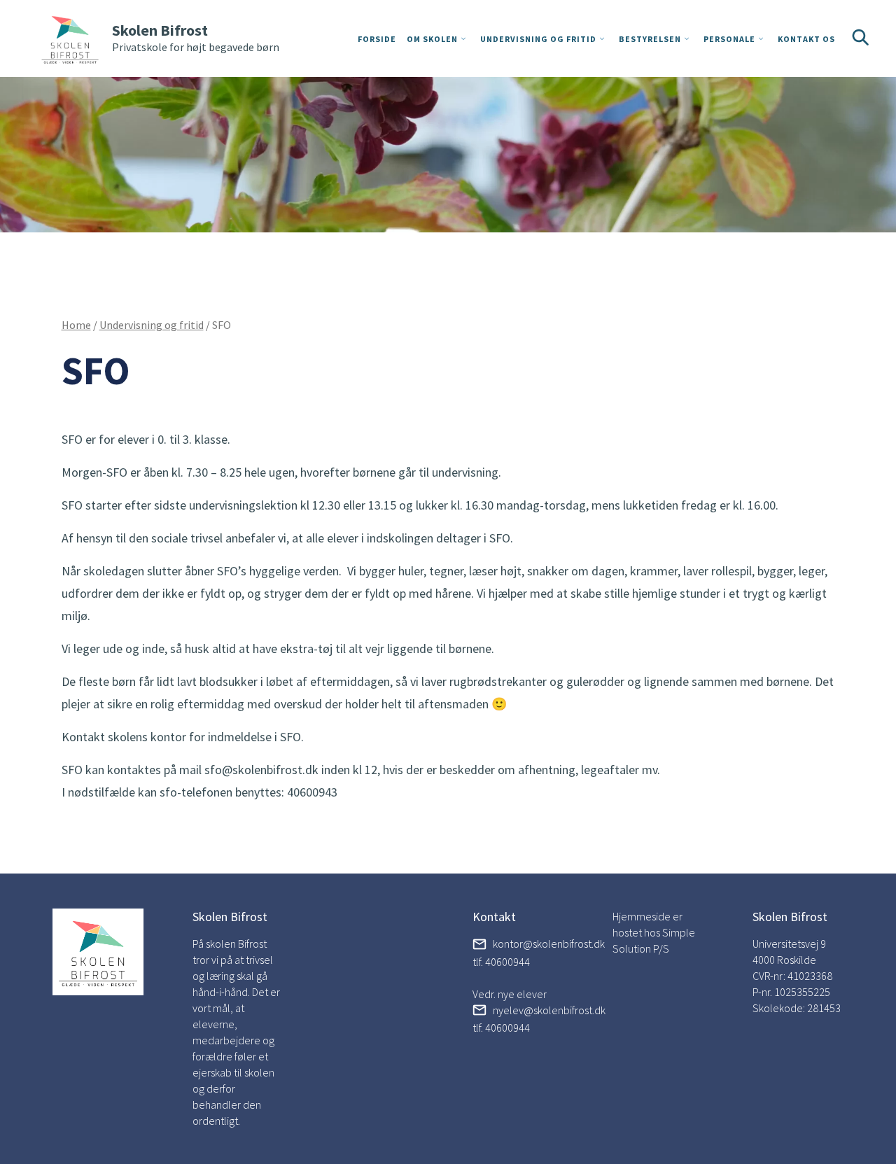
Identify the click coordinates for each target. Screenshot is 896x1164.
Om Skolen (432, 39)
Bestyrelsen (650, 39)
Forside (377, 39)
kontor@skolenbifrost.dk (549, 944)
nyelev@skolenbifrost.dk (549, 1010)
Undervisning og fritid (538, 39)
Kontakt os (806, 39)
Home (76, 325)
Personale (729, 39)
